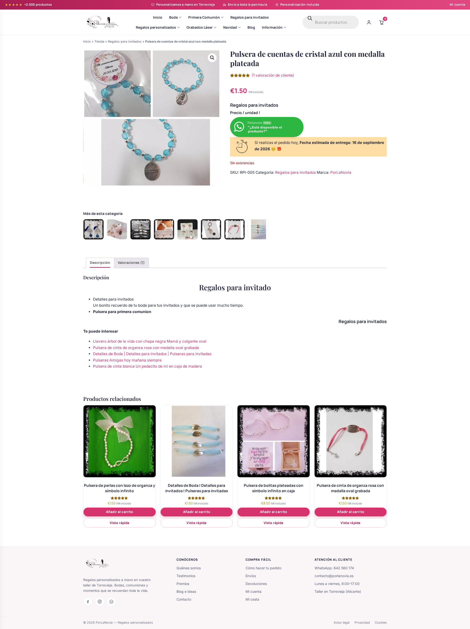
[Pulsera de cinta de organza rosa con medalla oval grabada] (234, 229)
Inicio (87, 41)
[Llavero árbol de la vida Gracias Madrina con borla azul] (93, 229)
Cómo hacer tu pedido (263, 568)
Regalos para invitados (124, 41)
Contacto (183, 599)
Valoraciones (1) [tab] (131, 262)
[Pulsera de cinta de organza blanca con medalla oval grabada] (164, 229)
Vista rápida (119, 523)
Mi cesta (252, 599)
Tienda (99, 41)
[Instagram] (99, 601)
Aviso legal (342, 622)
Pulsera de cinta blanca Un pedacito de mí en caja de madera (147, 366)
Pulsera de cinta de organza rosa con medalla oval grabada (146, 347)
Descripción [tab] (100, 262)
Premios (182, 584)
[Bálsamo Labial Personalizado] (187, 229)
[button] (212, 57)
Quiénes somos (188, 568)
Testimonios (185, 576)
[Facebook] (88, 601)
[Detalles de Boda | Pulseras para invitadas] (117, 229)
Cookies (381, 622)
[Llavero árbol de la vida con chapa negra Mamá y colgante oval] (211, 229)
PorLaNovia (340, 172)
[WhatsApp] (111, 601)
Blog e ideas (186, 591)
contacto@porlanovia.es (334, 576)
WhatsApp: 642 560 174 (334, 568)
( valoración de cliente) (273, 75)
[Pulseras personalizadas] (140, 229)
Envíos (251, 576)
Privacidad (362, 622)
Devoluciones (256, 584)
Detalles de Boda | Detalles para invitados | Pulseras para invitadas (152, 353)
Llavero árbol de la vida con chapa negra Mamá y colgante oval (149, 341)
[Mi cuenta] (369, 22)
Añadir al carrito (119, 512)
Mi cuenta (457, 4)
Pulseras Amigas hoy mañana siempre (127, 360)
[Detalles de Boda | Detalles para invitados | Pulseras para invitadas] (258, 229)
